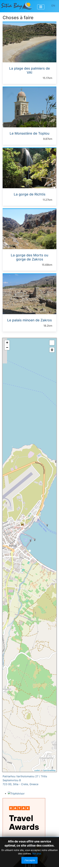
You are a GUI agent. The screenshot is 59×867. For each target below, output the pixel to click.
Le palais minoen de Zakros (29, 320)
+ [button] (7, 343)
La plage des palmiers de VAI (29, 70)
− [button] (7, 347)
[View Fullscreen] (51, 342)
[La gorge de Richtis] (29, 167)
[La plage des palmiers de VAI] (29, 42)
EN (53, 5)
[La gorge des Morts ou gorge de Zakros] (29, 228)
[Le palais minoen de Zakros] (29, 293)
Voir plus (36, 853)
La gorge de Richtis (29, 194)
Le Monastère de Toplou (29, 133)
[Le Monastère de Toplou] (29, 107)
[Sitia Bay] (17, 5)
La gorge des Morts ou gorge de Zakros (29, 257)
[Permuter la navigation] (40, 6)
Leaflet (37, 770)
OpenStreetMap (49, 770)
